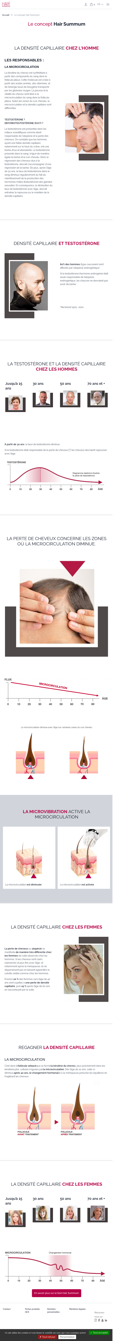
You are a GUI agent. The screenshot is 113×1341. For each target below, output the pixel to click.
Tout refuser (48, 1337)
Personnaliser (67, 1337)
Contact (7, 1309)
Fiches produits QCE (32, 1310)
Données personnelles (53, 1310)
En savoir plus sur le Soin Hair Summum (56, 1293)
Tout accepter (100, 1332)
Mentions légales (77, 1309)
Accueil (5, 15)
